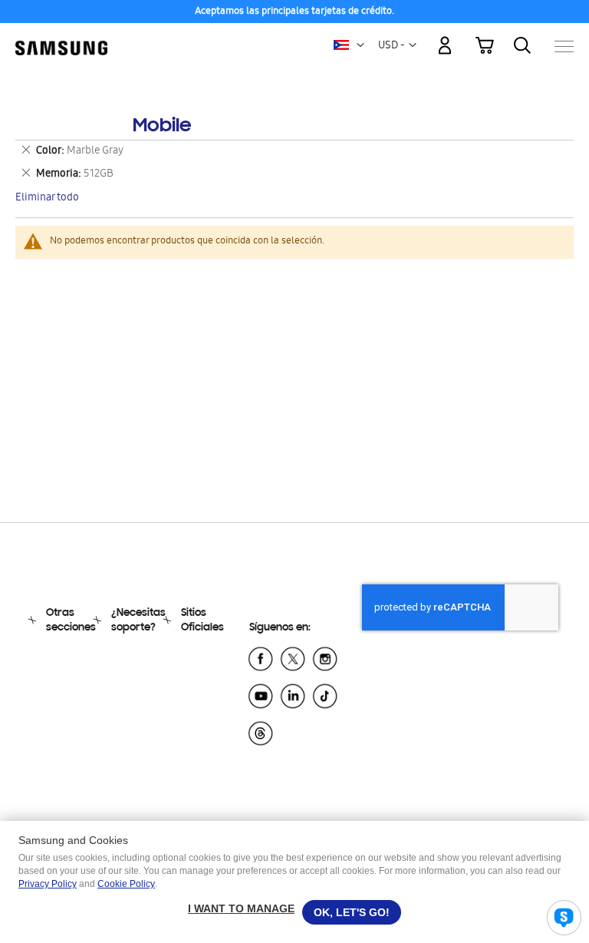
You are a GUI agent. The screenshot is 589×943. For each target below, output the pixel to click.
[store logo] (61, 38)
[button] (360, 45)
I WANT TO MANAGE (241, 908)
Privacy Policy (47, 883)
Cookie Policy (126, 883)
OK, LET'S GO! (352, 912)
